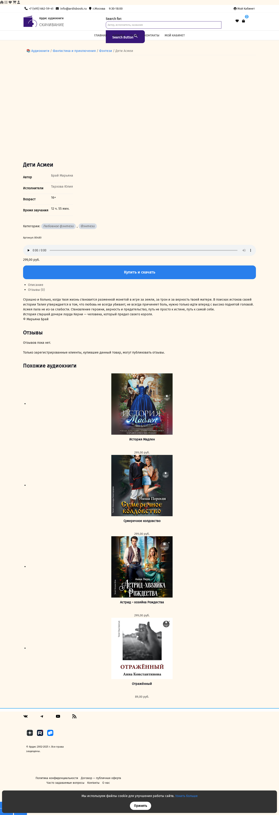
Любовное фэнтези (58, 226)
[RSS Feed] (74, 718)
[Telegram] (41, 718)
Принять (140, 806)
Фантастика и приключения (74, 51)
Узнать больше (186, 796)
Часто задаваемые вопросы (65, 783)
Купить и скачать (139, 272)
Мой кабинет (246, 8)
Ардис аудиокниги (51, 18)
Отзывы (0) (36, 290)
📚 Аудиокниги (37, 51)
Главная (100, 35)
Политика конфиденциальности (57, 778)
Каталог (119, 35)
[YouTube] (58, 718)
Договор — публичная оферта (101, 778)
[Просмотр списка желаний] (237, 21)
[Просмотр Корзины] (243, 21)
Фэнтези (105, 51)
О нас (134, 35)
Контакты (151, 35)
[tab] (142, 284)
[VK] (25, 718)
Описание (35, 285)
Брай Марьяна (62, 175)
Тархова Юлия (62, 186)
